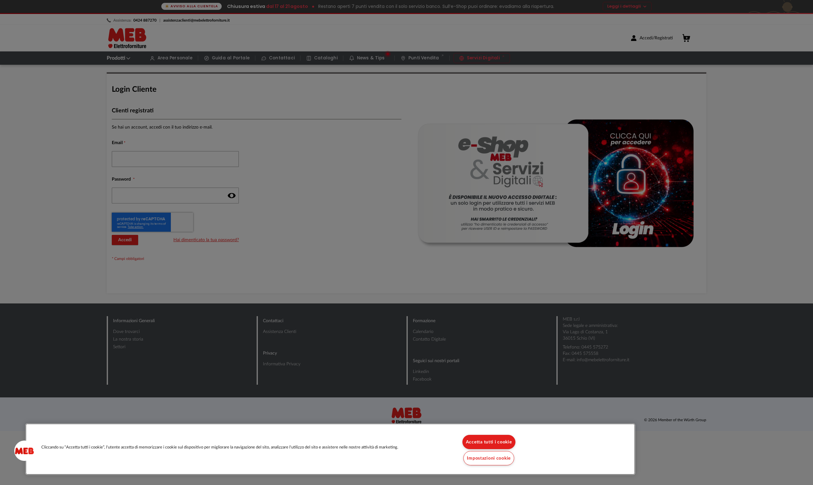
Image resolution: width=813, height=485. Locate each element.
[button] (24, 451)
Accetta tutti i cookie (489, 442)
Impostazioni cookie (489, 458)
